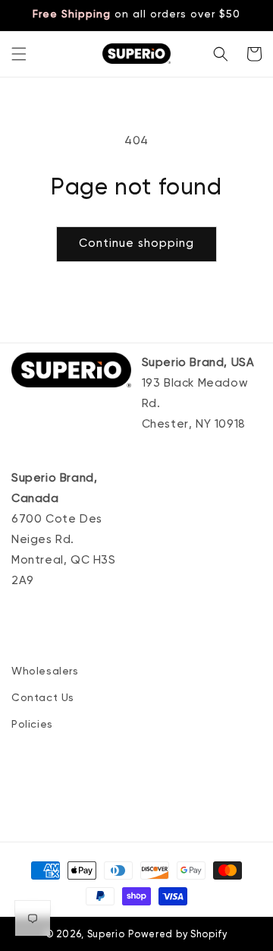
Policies (32, 724)
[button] (19, 54)
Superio (106, 935)
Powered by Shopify (178, 935)
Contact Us (42, 698)
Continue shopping (136, 243)
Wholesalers (45, 671)
